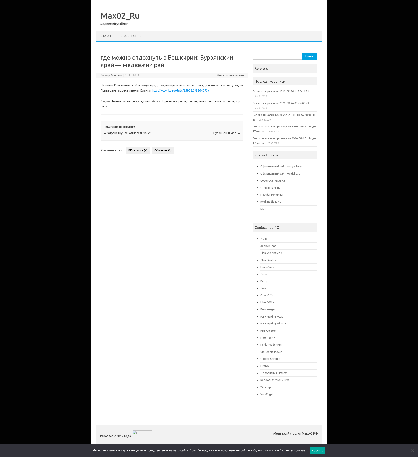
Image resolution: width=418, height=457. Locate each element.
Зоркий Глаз (268, 245)
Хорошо (317, 450)
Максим (116, 75)
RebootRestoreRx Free (275, 379)
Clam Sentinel (268, 260)
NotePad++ (267, 337)
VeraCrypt (266, 394)
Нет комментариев (230, 75)
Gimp (263, 273)
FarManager (267, 309)
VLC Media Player (271, 351)
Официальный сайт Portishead (280, 173)
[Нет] (412, 450)
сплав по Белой (224, 101)
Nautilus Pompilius (272, 194)
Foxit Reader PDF (271, 344)
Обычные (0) (163, 150)
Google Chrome (270, 358)
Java (263, 288)
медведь (133, 101)
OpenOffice (267, 295)
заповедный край (200, 101)
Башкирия (119, 101)
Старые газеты (270, 187)
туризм (145, 101)
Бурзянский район (174, 101)
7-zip (263, 238)
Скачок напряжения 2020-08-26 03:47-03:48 (281, 103)
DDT (263, 208)
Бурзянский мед (226, 133)
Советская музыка (272, 180)
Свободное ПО (131, 35)
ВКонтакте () (137, 150)
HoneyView (267, 266)
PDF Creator (268, 330)
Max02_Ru (120, 15)
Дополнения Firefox (273, 372)
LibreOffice (267, 302)
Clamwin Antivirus (271, 252)
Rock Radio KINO (271, 201)
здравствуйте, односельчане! (127, 133)
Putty (263, 281)
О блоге (106, 35)
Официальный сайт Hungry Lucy (281, 166)
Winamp (265, 387)
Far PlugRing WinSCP (273, 323)
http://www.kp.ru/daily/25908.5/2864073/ (180, 90)
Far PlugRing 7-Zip (271, 316)
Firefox (265, 365)
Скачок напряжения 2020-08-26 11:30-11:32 (281, 91)
